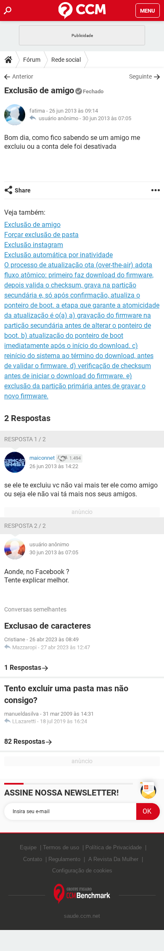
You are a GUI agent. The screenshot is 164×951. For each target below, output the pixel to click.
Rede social (66, 59)
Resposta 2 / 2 (25, 525)
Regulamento (64, 859)
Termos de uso (61, 847)
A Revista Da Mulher (113, 859)
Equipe (28, 847)
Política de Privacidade (113, 847)
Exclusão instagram (33, 245)
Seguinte (140, 76)
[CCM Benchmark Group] (82, 894)
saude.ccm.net (82, 916)
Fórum (31, 59)
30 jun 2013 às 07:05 (106, 118)
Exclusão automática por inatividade (58, 255)
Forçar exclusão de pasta (41, 235)
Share (23, 190)
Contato (32, 859)
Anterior (22, 76)
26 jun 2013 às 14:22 (53, 466)
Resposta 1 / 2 (25, 439)
